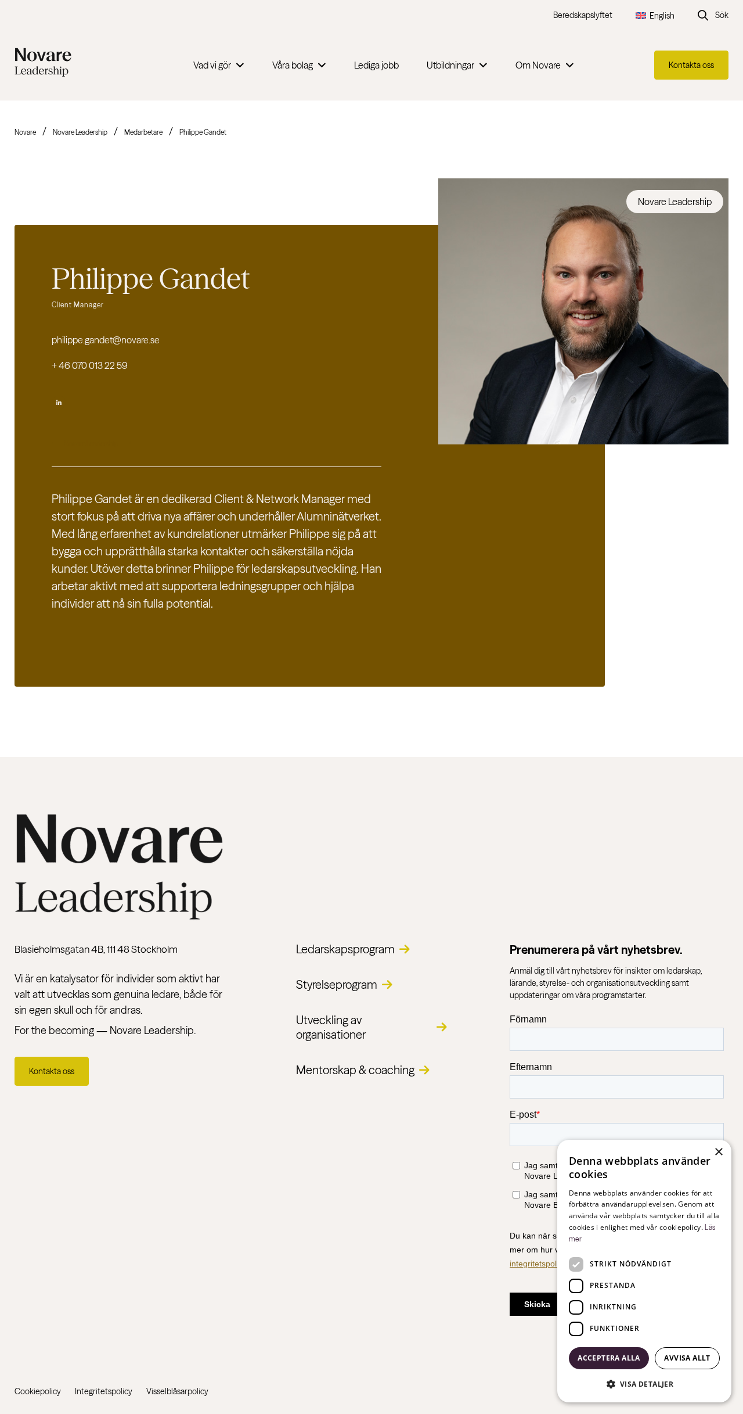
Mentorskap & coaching (355, 1070)
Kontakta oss (691, 65)
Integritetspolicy (103, 1391)
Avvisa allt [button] (687, 1358)
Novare (25, 132)
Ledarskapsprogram (345, 949)
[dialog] (644, 1271)
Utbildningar (450, 65)
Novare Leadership (80, 132)
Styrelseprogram (336, 984)
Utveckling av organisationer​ (331, 1027)
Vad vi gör (212, 65)
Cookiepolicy (38, 1391)
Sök (721, 15)
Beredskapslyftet (582, 15)
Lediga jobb (376, 65)
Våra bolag (292, 65)
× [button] (718, 1152)
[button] (644, 1384)
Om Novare (538, 65)
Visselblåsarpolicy (177, 1391)
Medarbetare (143, 132)
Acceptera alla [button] (609, 1358)
